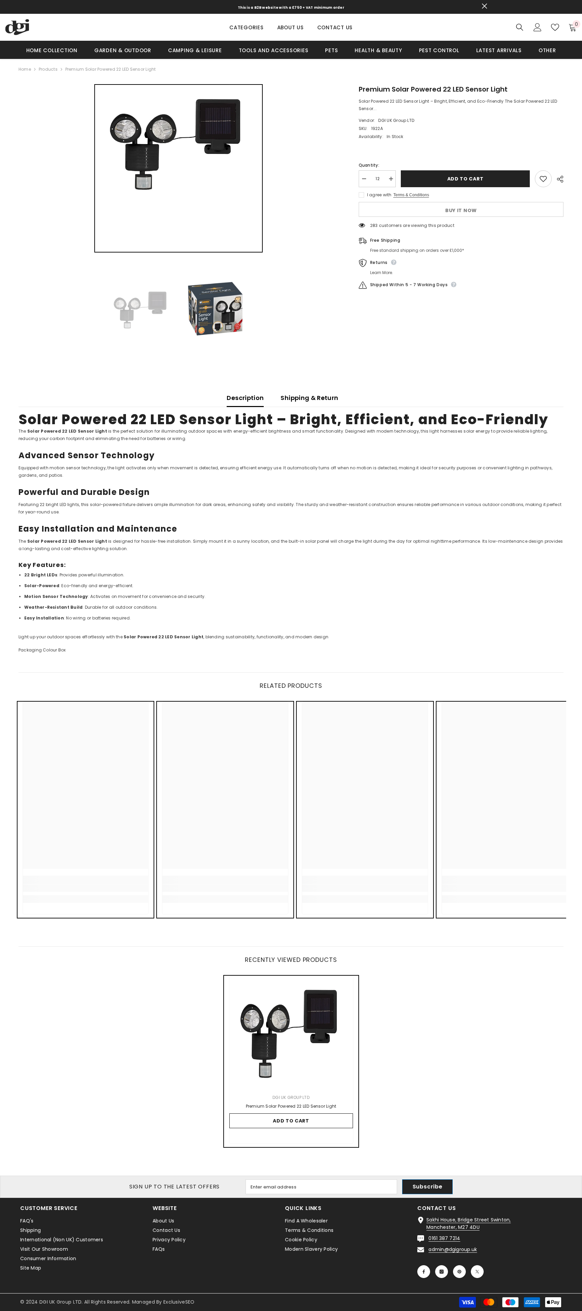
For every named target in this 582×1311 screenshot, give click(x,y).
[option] (178, 168)
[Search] (519, 27)
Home (25, 69)
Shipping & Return (309, 398)
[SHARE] (557, 179)
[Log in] (538, 27)
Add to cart (465, 178)
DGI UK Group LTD (396, 120)
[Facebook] (423, 1271)
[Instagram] (441, 1271)
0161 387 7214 (444, 1238)
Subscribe (428, 1186)
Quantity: (369, 165)
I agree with (379, 195)
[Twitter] (477, 1271)
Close (484, 6)
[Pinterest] (459, 1271)
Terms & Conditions (411, 195)
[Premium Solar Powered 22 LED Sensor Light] (291, 1031)
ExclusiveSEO (178, 1302)
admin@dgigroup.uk (452, 1249)
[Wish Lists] (555, 27)
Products (48, 69)
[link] (86, 888)
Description (245, 398)
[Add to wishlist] (543, 178)
